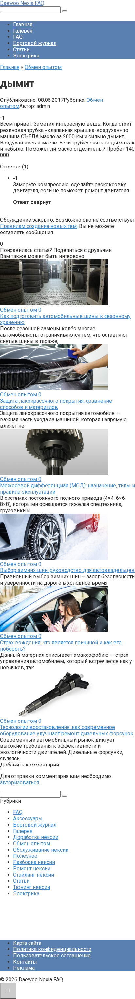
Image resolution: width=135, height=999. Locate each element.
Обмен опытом (31, 843)
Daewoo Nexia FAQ (22, 3)
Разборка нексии (34, 862)
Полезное (25, 856)
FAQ (18, 37)
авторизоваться (19, 782)
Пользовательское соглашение (52, 955)
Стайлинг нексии (33, 875)
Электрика (26, 56)
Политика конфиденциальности (52, 949)
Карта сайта (27, 943)
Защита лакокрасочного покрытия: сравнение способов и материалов (56, 404)
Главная (22, 24)
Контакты (25, 962)
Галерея (22, 31)
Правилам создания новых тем (38, 226)
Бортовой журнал (34, 43)
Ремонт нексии (31, 868)
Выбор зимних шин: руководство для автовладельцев (67, 570)
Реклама (24, 968)
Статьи (21, 49)
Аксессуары (28, 818)
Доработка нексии (35, 837)
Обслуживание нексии (40, 850)
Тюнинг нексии (31, 887)
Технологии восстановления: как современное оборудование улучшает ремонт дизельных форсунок (66, 730)
